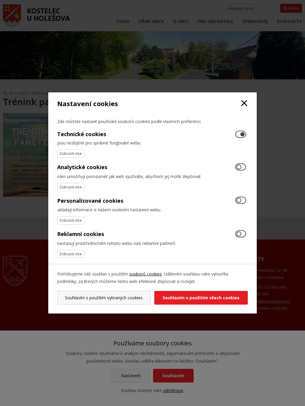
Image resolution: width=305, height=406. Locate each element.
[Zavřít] (244, 103)
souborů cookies (145, 274)
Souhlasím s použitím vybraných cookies (104, 297)
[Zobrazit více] (70, 154)
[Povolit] (241, 167)
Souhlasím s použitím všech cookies (201, 297)
